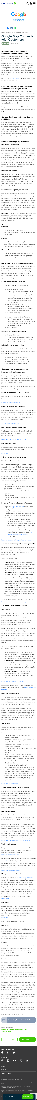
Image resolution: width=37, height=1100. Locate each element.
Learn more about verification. (11, 855)
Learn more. (5, 898)
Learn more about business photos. (12, 681)
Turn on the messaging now (10, 423)
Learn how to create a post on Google (13, 439)
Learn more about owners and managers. (14, 602)
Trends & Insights (21, 32)
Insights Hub (6, 32)
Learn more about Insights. (10, 784)
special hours (5, 861)
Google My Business (17, 507)
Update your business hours (10, 403)
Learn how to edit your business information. (15, 840)
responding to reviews (26, 878)
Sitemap (4, 1092)
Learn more (5, 453)
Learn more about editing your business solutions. (17, 540)
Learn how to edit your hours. (10, 870)
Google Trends (14, 78)
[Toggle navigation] (34, 3)
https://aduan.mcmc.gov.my (8, 1087)
